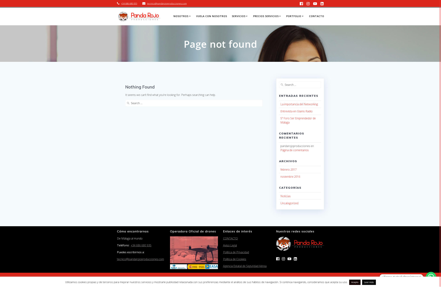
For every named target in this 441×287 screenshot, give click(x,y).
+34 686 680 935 (129, 3)
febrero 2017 (288, 169)
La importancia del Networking (299, 104)
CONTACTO (230, 238)
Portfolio (293, 16)
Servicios (238, 16)
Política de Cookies (234, 259)
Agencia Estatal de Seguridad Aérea (244, 266)
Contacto (316, 16)
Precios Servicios (266, 16)
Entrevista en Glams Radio (296, 111)
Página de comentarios (294, 150)
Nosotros (180, 16)
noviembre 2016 (290, 177)
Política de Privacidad (236, 252)
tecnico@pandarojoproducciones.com (167, 3)
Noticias (285, 196)
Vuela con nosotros (211, 16)
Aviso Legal (230, 245)
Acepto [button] (354, 282)
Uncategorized (289, 203)
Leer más (369, 282)
